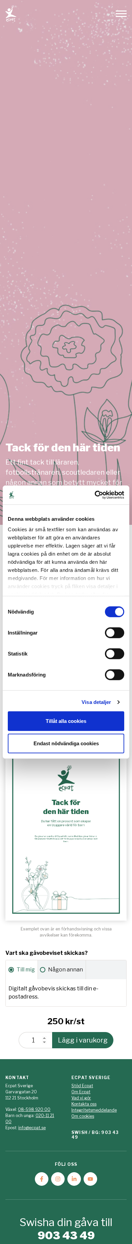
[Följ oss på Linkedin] (74, 1179)
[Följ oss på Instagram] (58, 1179)
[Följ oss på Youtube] (90, 1179)
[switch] (114, 632)
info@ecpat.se (32, 1127)
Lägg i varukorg (83, 1040)
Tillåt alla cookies (66, 721)
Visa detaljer (96, 702)
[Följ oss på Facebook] (41, 1179)
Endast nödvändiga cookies (66, 743)
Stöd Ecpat (82, 1085)
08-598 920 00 (34, 1109)
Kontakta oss (83, 1104)
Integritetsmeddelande (94, 1110)
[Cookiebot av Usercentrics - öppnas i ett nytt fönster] (95, 495)
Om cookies (82, 1116)
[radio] (22, 969)
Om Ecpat (80, 1091)
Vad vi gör (81, 1097)
